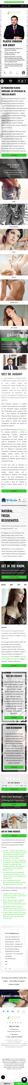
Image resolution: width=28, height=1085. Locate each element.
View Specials (8, 2)
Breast (3, 585)
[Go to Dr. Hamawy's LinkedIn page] (15, 1023)
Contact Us (14, 1000)
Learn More (14, 718)
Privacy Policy (17, 1041)
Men (25, 585)
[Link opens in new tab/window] (12, 1011)
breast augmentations (11, 1046)
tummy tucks (19, 1046)
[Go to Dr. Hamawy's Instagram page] (21, 1023)
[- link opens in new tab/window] (3, 500)
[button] (3, 1077)
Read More (14, 155)
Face (18, 585)
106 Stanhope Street (14, 1030)
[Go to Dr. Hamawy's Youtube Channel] (18, 1023)
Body (11, 585)
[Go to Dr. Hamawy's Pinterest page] (13, 1023)
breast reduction (14, 659)
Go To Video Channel (14, 577)
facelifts (22, 1045)
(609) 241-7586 (5, 6)
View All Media (14, 789)
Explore (14, 804)
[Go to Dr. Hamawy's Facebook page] (7, 1023)
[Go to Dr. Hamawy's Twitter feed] (10, 1023)
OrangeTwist (22, 429)
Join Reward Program (18, 2)
